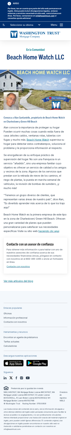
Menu (54, 24)
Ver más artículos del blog (18, 281)
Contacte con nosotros (18, 266)
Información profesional (15, 318)
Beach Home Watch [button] (38, 139)
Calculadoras (10, 346)
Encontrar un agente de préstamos (21, 337)
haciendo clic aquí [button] (48, 231)
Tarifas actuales (11, 342)
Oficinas (8, 313)
